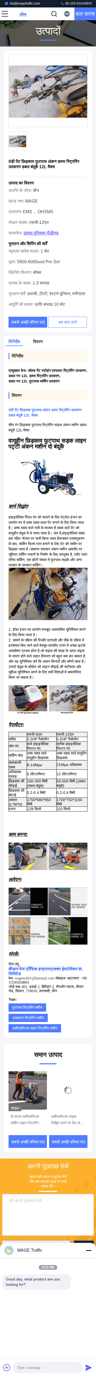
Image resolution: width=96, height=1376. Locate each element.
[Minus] (88, 1250)
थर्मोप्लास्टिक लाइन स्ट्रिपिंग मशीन (34, 1028)
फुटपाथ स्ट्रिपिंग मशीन (27, 1007)
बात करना (85, 14)
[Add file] (7, 1367)
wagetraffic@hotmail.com (34, 978)
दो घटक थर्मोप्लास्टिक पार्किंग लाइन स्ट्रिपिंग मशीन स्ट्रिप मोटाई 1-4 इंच (26, 1120)
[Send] (88, 1367)
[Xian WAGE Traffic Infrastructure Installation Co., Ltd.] (22, 13)
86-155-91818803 (78, 3)
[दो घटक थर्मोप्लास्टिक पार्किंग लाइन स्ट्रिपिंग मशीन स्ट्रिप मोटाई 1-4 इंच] (28, 1090)
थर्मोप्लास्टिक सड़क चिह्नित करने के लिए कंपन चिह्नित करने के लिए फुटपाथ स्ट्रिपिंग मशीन (67, 1120)
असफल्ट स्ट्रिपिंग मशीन (28, 1018)
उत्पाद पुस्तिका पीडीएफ (41, 233)
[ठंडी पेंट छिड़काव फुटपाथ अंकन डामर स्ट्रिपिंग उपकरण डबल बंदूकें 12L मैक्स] (48, 91)
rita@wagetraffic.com (25, 3)
